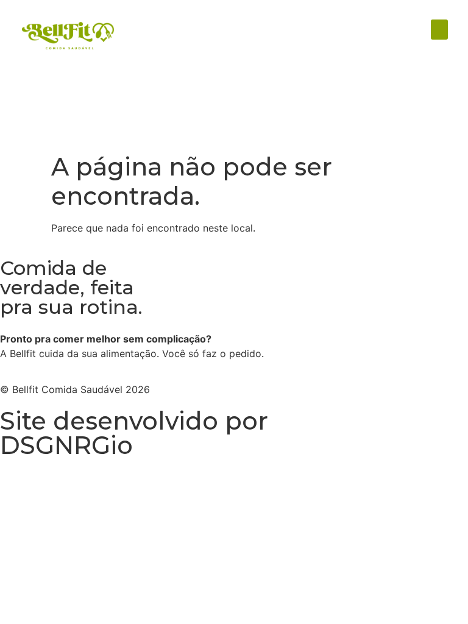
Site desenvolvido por (134, 421)
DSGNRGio (66, 445)
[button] (439, 30)
